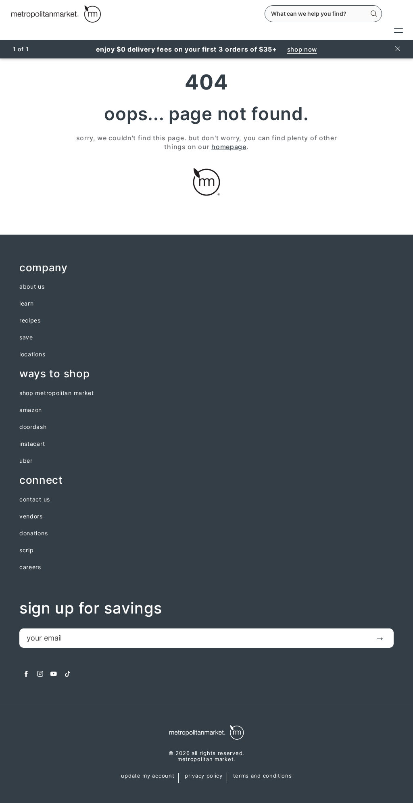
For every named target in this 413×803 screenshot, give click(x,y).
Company (43, 268)
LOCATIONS (32, 354)
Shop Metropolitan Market (56, 393)
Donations (33, 533)
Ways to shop (54, 374)
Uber (26, 461)
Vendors (31, 516)
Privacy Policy (204, 776)
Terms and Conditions (262, 776)
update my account (147, 776)
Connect (41, 480)
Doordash (33, 427)
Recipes (30, 320)
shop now (302, 49)
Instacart (32, 444)
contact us (34, 499)
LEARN (26, 303)
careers (30, 567)
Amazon (30, 410)
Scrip (26, 550)
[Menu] (398, 30)
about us (32, 286)
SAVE (26, 337)
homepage (228, 147)
